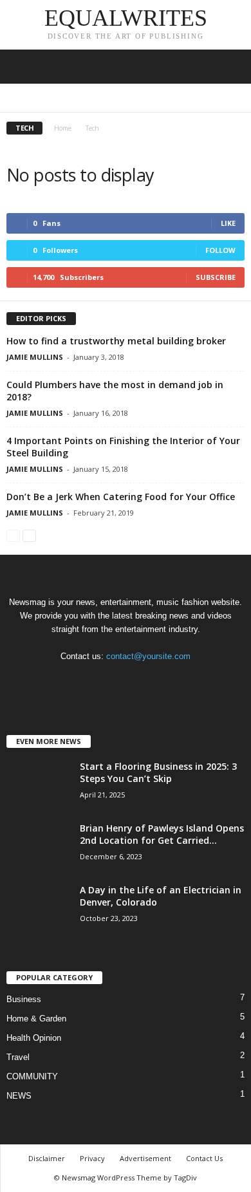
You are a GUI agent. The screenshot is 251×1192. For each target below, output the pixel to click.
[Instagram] (127, 681)
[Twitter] (153, 681)
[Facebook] (74, 681)
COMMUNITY (82, 98)
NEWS (19, 1096)
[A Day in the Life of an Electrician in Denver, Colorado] (38, 908)
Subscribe (216, 277)
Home (62, 128)
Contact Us (204, 1158)
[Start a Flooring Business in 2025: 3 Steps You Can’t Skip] (38, 784)
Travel (18, 1057)
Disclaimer (46, 1158)
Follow (220, 250)
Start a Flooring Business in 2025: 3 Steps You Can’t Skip (158, 772)
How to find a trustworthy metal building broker (116, 341)
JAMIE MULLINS (34, 357)
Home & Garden (199, 98)
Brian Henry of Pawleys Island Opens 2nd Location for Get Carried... (162, 834)
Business (38, 98)
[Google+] (101, 681)
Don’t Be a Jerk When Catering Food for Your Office (120, 496)
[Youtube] (179, 681)
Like (228, 223)
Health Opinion (138, 98)
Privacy (92, 1158)
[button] (231, 67)
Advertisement (145, 1158)
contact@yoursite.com (148, 656)
